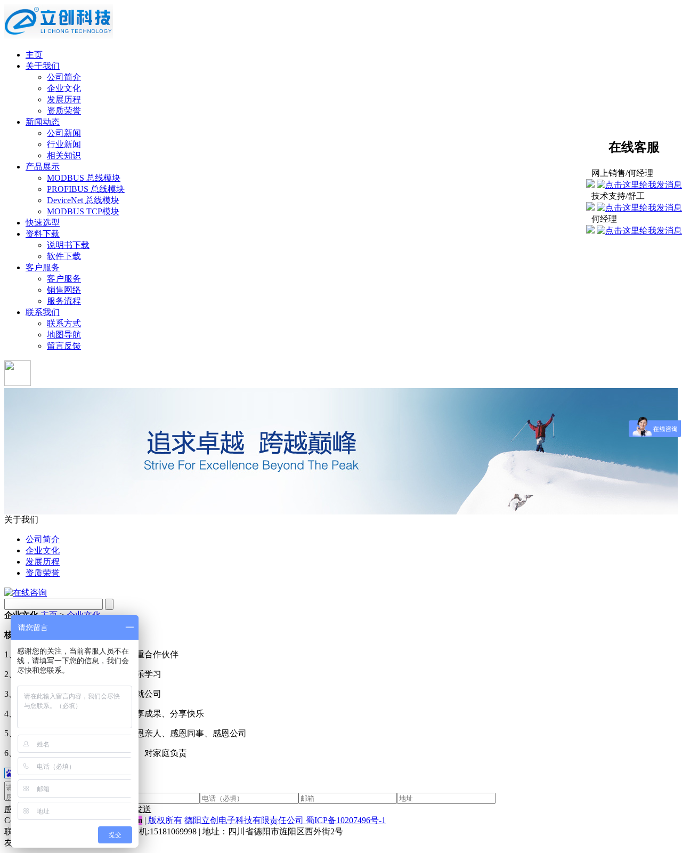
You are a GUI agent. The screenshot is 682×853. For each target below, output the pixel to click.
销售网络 (64, 289)
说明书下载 (68, 245)
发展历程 (64, 99)
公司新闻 (64, 133)
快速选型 (43, 222)
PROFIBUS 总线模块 (86, 189)
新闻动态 (43, 121)
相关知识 (64, 155)
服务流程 (64, 300)
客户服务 (43, 267)
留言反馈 (64, 345)
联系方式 (64, 323)
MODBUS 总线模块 (83, 177)
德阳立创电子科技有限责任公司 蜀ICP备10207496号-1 (285, 820)
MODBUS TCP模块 (83, 211)
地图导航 (64, 334)
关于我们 (43, 65)
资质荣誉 (64, 110)
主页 (34, 54)
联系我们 (43, 312)
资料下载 (43, 233)
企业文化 (64, 88)
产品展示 (43, 166)
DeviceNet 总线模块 (83, 200)
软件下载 (64, 256)
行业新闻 (64, 144)
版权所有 (165, 820)
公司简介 (64, 77)
